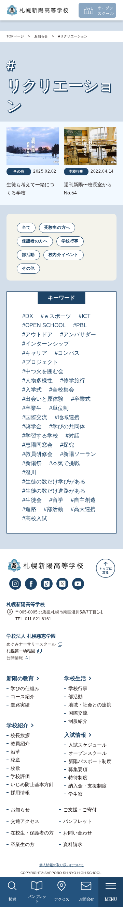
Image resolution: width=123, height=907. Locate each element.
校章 (15, 760)
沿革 (15, 751)
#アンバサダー (78, 334)
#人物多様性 (37, 380)
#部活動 (53, 509)
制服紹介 (77, 721)
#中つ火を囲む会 (43, 371)
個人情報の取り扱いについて (61, 865)
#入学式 (32, 390)
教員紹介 (20, 743)
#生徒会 (32, 500)
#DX (27, 316)
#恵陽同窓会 (37, 445)
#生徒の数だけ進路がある (53, 491)
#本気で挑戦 (64, 463)
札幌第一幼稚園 (20, 651)
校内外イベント (64, 254)
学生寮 (75, 794)
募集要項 (77, 769)
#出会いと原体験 (43, 399)
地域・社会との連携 (89, 704)
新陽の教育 (20, 678)
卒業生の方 (23, 844)
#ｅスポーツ (56, 316)
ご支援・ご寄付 (80, 809)
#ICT (85, 316)
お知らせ (41, 36)
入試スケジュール (87, 745)
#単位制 (59, 408)
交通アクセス (25, 821)
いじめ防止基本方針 (32, 784)
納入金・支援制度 (87, 786)
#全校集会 (61, 390)
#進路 (29, 509)
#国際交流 (34, 417)
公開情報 (14, 657)
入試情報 (75, 735)
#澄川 (29, 472)
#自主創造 (83, 500)
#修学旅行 (72, 380)
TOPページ (15, 36)
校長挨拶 (20, 735)
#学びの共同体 (67, 426)
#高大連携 (83, 509)
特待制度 (77, 777)
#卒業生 (32, 408)
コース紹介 (23, 696)
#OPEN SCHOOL (44, 325)
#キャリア (34, 353)
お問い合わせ (77, 833)
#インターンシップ (45, 344)
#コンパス (67, 353)
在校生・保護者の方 (32, 833)
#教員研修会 (37, 454)
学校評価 (20, 776)
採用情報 (20, 792)
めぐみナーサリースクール (31, 644)
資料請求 (72, 844)
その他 (28, 268)
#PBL (80, 325)
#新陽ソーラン (78, 454)
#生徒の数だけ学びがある (53, 481)
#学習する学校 (40, 436)
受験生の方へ (57, 227)
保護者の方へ (35, 241)
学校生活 (75, 678)
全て (26, 227)
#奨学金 (32, 426)
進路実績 (20, 704)
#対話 (73, 436)
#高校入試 (34, 518)
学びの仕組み (25, 688)
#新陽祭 (32, 463)
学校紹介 (17, 725)
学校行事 (70, 241)
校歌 (15, 768)
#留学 (56, 500)
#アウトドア (37, 334)
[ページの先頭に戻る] (105, 568)
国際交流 (77, 713)
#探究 (67, 445)
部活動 (28, 254)
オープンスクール (87, 753)
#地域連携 (67, 417)
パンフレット (77, 821)
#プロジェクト (40, 362)
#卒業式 (81, 399)
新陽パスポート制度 (89, 761)
